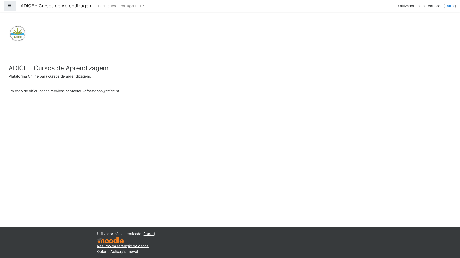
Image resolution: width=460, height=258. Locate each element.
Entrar (450, 6)
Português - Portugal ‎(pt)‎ (120, 6)
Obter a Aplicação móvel (117, 251)
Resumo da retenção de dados (123, 246)
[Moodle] (110, 239)
